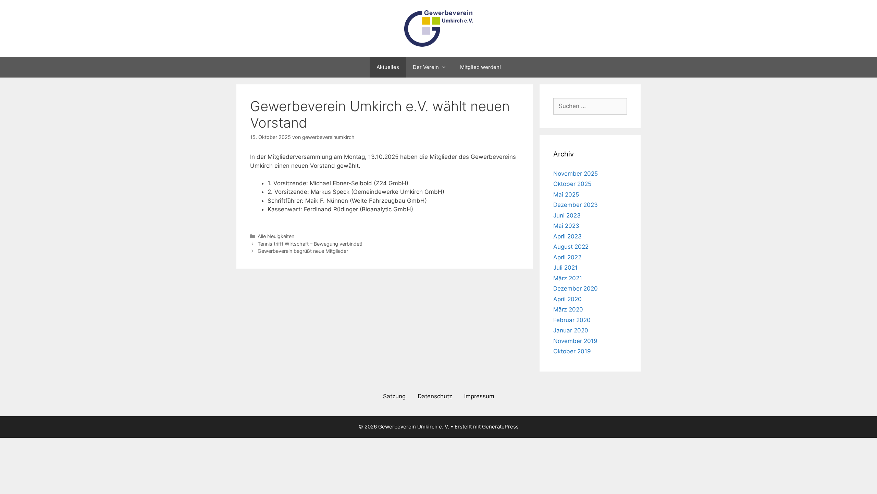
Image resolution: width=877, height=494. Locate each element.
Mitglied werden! (480, 67)
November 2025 (575, 173)
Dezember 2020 (575, 288)
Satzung (394, 396)
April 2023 (567, 236)
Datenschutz (435, 396)
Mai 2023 (566, 225)
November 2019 (575, 341)
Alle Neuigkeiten (276, 236)
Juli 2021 (565, 267)
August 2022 (571, 246)
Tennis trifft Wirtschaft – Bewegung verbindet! (310, 244)
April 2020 (567, 299)
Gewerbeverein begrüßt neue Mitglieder (303, 251)
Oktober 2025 (572, 183)
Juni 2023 (567, 215)
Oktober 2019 (572, 351)
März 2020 (568, 309)
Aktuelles (387, 67)
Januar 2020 (570, 330)
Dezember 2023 (575, 204)
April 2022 (567, 257)
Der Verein (426, 67)
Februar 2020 (572, 320)
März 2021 (567, 278)
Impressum (479, 396)
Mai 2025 (566, 194)
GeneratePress (500, 426)
